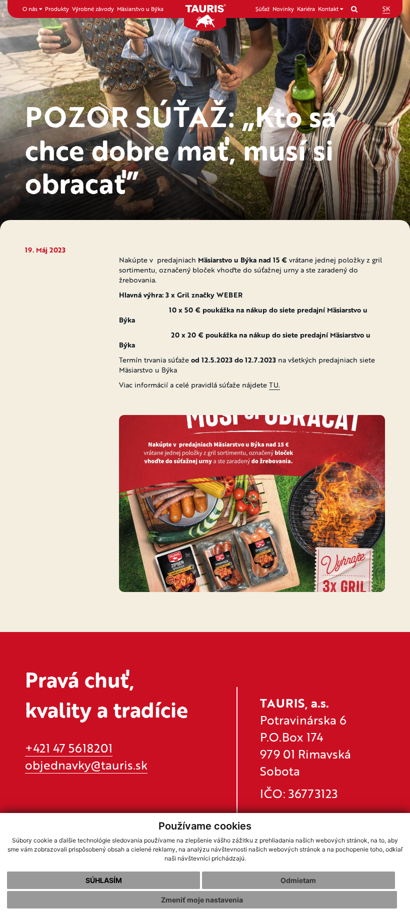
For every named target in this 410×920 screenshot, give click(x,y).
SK (386, 8)
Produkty (57, 8)
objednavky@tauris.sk (86, 764)
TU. (274, 385)
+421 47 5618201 (68, 748)
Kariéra (306, 8)
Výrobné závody (93, 8)
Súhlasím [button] (104, 880)
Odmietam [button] (298, 880)
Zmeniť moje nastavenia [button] (202, 900)
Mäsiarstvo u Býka (140, 8)
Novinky (283, 8)
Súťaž (263, 8)
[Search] (354, 9)
